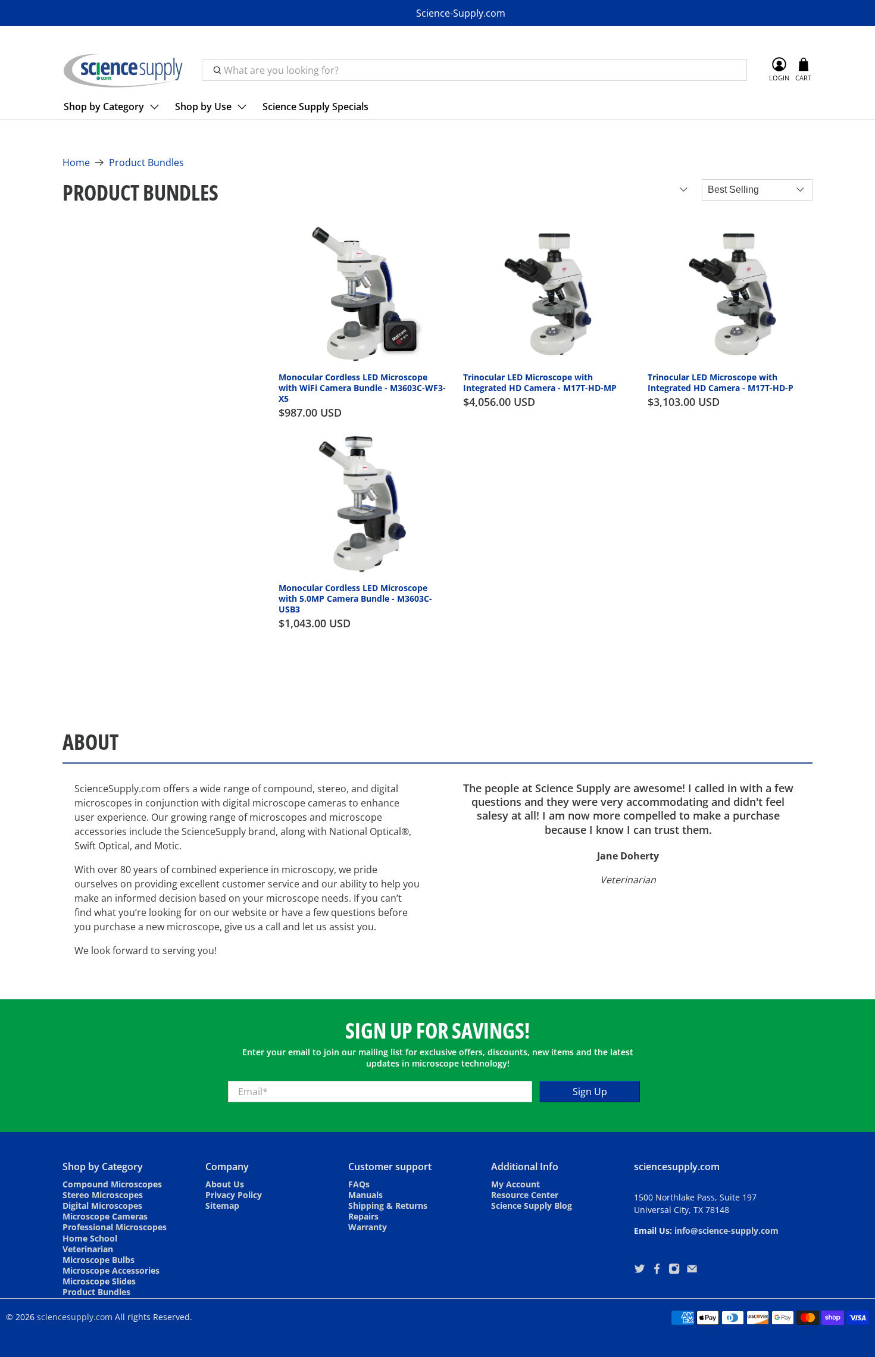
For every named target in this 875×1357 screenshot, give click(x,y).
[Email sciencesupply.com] (692, 1270)
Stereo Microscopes (102, 1194)
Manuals (365, 1194)
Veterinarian (87, 1249)
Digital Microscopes (102, 1205)
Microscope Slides (99, 1281)
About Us (224, 1184)
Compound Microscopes (112, 1184)
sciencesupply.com (74, 1316)
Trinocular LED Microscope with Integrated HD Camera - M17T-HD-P (720, 382)
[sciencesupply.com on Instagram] (674, 1270)
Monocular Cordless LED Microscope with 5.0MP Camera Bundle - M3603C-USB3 (355, 598)
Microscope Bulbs (98, 1259)
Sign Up (590, 1091)
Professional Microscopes (114, 1227)
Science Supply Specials (315, 106)
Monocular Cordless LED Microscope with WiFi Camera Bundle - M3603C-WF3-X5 (362, 387)
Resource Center (524, 1194)
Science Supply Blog (531, 1205)
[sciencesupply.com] (123, 70)
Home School (89, 1238)
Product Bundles (146, 162)
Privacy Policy (233, 1194)
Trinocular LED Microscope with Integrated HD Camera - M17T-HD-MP (540, 382)
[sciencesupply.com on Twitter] (639, 1270)
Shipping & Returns (387, 1205)
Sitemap (222, 1205)
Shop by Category (104, 106)
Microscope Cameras (105, 1216)
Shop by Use (203, 106)
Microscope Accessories (111, 1270)
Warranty (367, 1227)
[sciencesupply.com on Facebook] (656, 1270)
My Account (515, 1184)
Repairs (363, 1216)
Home (76, 162)
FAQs (359, 1184)
